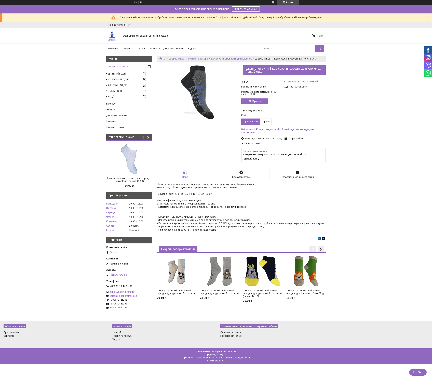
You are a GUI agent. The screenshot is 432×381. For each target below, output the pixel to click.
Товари (125, 48)
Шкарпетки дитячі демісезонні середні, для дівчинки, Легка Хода (176, 292)
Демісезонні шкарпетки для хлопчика (231, 58)
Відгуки (192, 48)
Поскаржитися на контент (211, 357)
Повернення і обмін (231, 335)
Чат (420, 372)
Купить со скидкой (245, 9)
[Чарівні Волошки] (112, 35)
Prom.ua (232, 351)
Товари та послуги (117, 66)
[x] (323, 239)
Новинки (111, 121)
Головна (113, 48)
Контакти (155, 48)
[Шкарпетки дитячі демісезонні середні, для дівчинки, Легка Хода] (176, 271)
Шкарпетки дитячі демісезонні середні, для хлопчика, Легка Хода (305, 292)
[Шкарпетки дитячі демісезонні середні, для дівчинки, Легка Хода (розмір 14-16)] (262, 271)
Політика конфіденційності (237, 357)
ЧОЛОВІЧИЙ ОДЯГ (118, 79)
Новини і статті (115, 127)
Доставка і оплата (173, 48)
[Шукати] (319, 48)
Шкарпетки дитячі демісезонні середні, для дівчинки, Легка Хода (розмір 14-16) (262, 293)
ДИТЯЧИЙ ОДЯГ (117, 73)
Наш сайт (117, 332)
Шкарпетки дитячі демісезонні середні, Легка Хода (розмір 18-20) (129, 180)
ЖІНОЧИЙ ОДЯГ (117, 85)
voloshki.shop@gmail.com (124, 296)
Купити (256, 101)
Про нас (141, 48)
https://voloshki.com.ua (122, 291)
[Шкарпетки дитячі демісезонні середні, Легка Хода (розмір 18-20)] (129, 159)
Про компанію (11, 332)
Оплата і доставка (230, 332)
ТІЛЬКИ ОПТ (115, 91)
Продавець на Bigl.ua (216, 354)
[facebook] (319, 239)
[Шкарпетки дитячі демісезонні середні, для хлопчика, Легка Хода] (306, 271)
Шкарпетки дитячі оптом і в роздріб (188, 58)
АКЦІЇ (111, 96)
